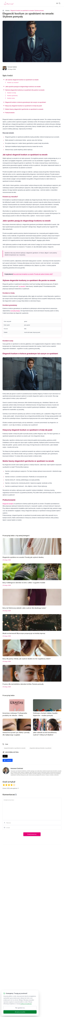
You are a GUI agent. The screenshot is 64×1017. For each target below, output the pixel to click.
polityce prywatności (26, 1003)
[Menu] (57, 3)
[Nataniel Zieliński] (5, 68)
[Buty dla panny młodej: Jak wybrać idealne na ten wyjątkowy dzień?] (32, 648)
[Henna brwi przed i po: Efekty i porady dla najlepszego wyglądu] (17, 725)
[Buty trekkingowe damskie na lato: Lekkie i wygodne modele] (32, 571)
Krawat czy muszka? (13, 82)
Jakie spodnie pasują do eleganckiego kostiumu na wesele (23, 86)
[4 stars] (11, 785)
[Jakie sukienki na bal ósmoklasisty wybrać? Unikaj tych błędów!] (47, 725)
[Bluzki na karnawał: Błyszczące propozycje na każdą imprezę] (32, 622)
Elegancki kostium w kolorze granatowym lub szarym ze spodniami (25, 102)
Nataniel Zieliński (12, 67)
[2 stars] (6, 785)
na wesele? (22, 286)
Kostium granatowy (12, 95)
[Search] (59, 3)
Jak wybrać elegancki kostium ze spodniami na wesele (21, 80)
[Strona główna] (3, 10)
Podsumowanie (9, 112)
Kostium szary (11, 98)
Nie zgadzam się (20, 1008)
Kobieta (7, 10)
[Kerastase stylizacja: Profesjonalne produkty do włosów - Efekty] (17, 705)
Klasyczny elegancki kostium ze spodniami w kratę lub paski (23, 106)
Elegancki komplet (8, 503)
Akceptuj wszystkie (20, 1012)
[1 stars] (4, 785)
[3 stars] (9, 785)
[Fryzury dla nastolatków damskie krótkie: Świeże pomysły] (32, 673)
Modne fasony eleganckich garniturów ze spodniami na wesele (24, 109)
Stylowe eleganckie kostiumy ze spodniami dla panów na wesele (24, 90)
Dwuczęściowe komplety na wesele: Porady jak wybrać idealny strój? (33, 274)
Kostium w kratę (11, 92)
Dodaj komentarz (32, 834)
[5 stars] (14, 785)
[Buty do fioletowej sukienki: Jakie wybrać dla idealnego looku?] (32, 597)
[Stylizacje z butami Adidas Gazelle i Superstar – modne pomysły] (47, 705)
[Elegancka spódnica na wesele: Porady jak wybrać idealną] (32, 546)
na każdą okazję (15, 310)
